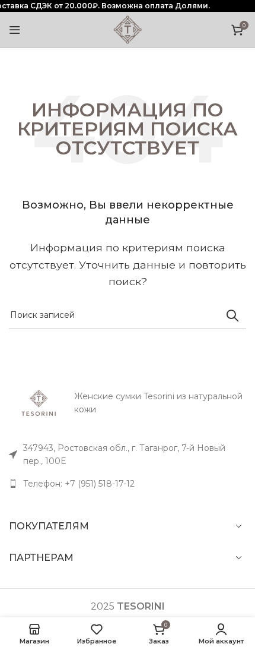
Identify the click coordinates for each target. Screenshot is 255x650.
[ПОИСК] (232, 315)
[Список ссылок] (127, 483)
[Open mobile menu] (15, 30)
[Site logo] (127, 28)
